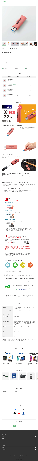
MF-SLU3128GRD (10, 94)
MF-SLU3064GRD (10, 89)
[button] (19, 436)
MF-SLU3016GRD (10, 79)
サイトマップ (17, 455)
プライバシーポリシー (25, 455)
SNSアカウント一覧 (12, 455)
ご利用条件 (21, 455)
